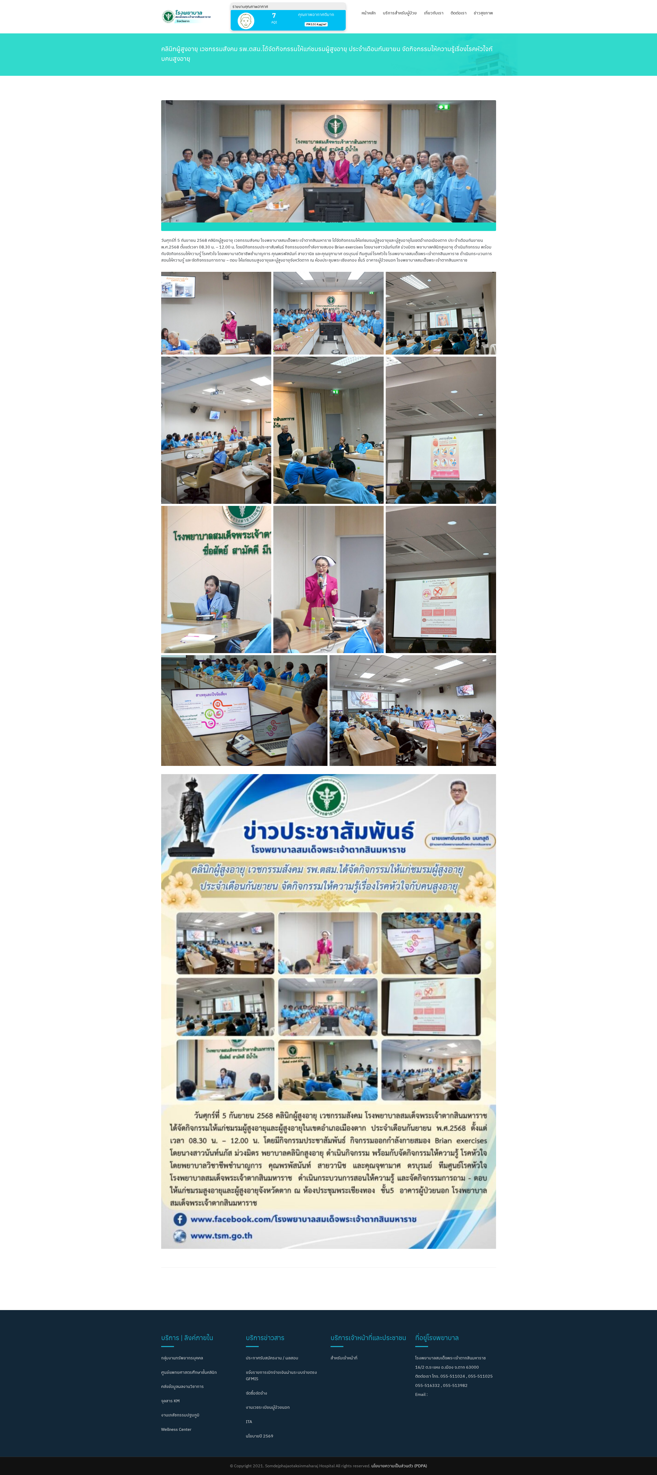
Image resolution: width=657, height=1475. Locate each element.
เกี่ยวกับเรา (433, 12)
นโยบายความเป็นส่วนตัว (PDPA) (399, 1465)
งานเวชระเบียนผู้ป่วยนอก (268, 1407)
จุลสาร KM (170, 1400)
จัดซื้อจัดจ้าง (256, 1393)
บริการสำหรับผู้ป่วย (400, 12)
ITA (249, 1421)
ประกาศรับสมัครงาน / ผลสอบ (272, 1357)
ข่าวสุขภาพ (483, 12)
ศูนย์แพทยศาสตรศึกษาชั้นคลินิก (189, 1372)
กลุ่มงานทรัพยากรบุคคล (182, 1357)
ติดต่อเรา (459, 12)
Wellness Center (176, 1429)
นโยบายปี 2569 (259, 1436)
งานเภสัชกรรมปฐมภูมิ (180, 1414)
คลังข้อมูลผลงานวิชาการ (182, 1386)
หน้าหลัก (369, 12)
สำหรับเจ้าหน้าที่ (344, 1357)
